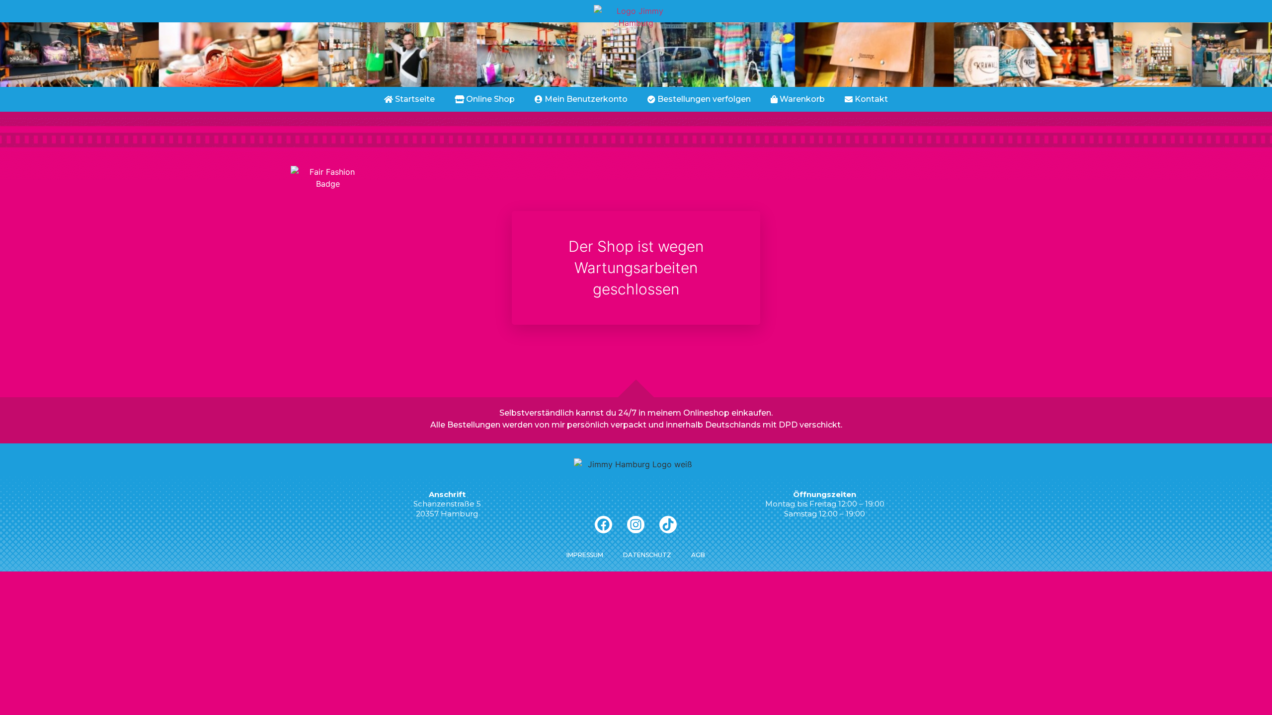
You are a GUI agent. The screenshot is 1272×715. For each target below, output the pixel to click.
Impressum (584, 555)
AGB (698, 555)
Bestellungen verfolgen (703, 99)
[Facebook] (603, 524)
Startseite (414, 99)
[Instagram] (635, 524)
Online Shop (489, 99)
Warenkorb (801, 99)
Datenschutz (647, 555)
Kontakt (870, 99)
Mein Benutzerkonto (585, 99)
